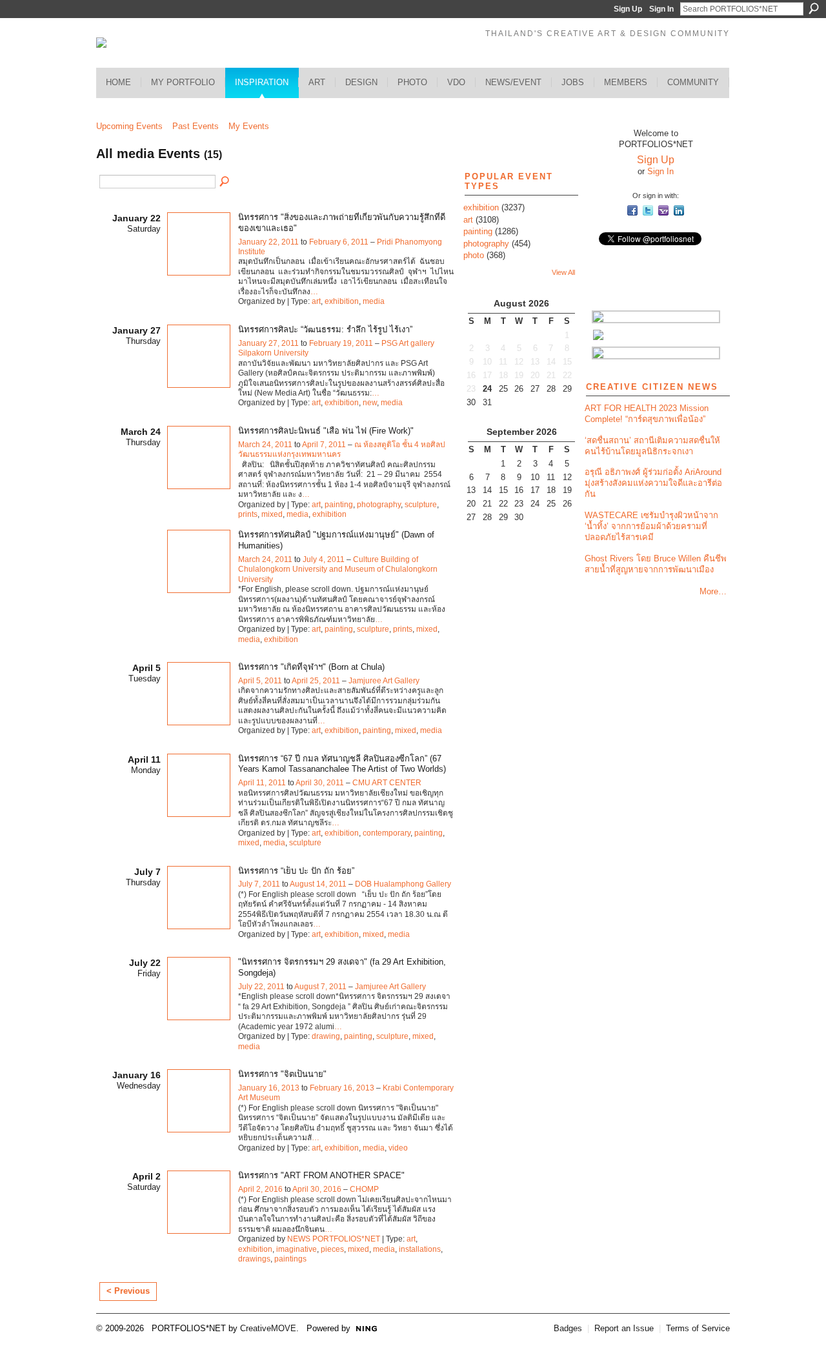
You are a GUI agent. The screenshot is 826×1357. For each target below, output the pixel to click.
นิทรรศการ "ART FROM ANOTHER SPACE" (321, 1175)
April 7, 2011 (324, 444)
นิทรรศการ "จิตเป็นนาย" (282, 1074)
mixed (272, 514)
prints (247, 514)
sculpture (421, 504)
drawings (254, 1258)
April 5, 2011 (260, 680)
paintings (290, 1258)
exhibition (342, 301)
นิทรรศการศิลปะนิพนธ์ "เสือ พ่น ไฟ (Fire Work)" (326, 431)
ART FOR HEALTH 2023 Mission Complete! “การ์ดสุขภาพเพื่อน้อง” (647, 413)
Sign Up (628, 9)
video (398, 1147)
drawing (326, 1036)
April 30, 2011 (320, 782)
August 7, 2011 (320, 986)
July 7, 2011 (259, 884)
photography (379, 504)
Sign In (661, 9)
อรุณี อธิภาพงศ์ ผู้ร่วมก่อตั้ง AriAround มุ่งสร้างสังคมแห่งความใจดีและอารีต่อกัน (653, 483)
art (316, 301)
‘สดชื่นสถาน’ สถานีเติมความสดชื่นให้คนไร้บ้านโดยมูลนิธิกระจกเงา (652, 446)
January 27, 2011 (268, 343)
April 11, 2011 (262, 782)
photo (473, 255)
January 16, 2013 (268, 1087)
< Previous (128, 1291)
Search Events (225, 182)
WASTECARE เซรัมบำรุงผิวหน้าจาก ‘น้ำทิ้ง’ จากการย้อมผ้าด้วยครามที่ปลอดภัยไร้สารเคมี (651, 526)
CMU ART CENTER (386, 782)
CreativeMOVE (268, 1328)
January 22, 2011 (268, 241)
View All (563, 272)
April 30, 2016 (316, 1189)
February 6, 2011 (338, 241)
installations (420, 1249)
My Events (248, 126)
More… (713, 591)
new (370, 402)
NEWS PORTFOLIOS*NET (333, 1238)
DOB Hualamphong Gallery (403, 884)
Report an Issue (624, 1328)
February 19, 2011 (341, 343)
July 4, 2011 (324, 559)
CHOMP (364, 1189)
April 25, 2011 (316, 680)
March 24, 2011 (265, 444)
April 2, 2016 (260, 1189)
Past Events (195, 126)
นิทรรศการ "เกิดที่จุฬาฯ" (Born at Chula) (311, 667)
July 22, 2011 (261, 986)
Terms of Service (698, 1328)
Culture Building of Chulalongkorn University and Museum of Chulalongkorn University (338, 569)
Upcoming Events (129, 126)
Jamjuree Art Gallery (383, 680)
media (374, 301)
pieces (332, 1249)
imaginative (296, 1249)
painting (339, 504)
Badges (568, 1328)
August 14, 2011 (318, 884)
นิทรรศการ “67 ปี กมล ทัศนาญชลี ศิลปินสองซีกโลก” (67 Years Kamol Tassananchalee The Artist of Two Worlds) (342, 764)
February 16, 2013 (342, 1087)
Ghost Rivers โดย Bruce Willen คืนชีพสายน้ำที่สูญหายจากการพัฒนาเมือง (656, 564)
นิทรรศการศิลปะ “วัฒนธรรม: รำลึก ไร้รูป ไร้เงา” (325, 329)
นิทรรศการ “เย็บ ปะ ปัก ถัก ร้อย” (296, 871)
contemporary (386, 833)
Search (814, 8)
